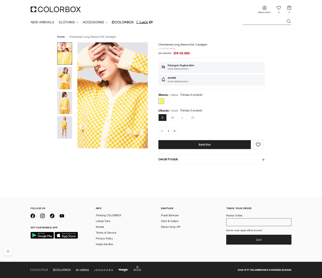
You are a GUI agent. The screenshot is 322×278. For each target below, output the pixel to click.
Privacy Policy (104, 238)
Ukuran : (168, 110)
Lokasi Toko (103, 221)
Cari (259, 239)
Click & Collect (170, 221)
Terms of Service (106, 232)
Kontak (100, 226)
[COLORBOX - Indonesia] (56, 9)
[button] (258, 144)
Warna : (168, 95)
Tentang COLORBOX (108, 215)
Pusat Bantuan (170, 215)
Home (61, 36)
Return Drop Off (170, 226)
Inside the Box (104, 244)
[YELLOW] (161, 101)
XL (193, 117)
